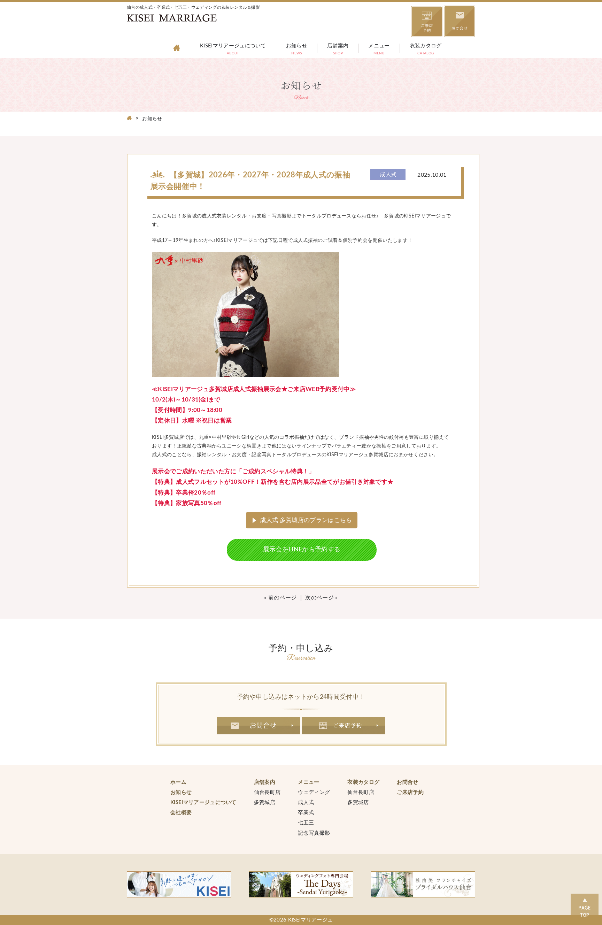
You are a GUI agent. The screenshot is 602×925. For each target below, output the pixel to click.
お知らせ (296, 50)
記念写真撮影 (314, 833)
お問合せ (258, 725)
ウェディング (314, 792)
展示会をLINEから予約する (301, 549)
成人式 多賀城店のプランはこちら (306, 520)
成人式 (306, 802)
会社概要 (181, 812)
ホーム (178, 782)
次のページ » (321, 598)
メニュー (378, 50)
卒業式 (306, 812)
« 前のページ (280, 598)
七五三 (306, 822)
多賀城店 (264, 802)
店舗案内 (337, 50)
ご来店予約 (344, 725)
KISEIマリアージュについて (233, 50)
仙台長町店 (267, 792)
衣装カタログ (426, 50)
